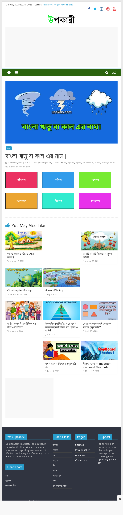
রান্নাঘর (55, 460)
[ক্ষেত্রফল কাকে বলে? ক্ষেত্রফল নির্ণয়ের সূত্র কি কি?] (99, 303)
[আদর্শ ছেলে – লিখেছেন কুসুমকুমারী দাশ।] (61, 343)
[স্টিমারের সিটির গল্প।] (61, 270)
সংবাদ (55, 470)
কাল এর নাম (90, 162)
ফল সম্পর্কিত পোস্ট (59, 485)
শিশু (54, 465)
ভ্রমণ (55, 455)
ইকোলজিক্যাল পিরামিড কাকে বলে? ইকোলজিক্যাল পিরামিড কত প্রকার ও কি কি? (61, 327)
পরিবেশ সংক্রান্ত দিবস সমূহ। (20, 290)
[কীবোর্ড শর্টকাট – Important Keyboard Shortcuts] (99, 343)
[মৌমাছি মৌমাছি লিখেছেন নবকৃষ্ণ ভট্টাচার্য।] (99, 233)
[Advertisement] (61, 47)
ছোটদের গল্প (57, 475)
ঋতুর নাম (78, 162)
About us (80, 455)
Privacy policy (82, 449)
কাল (83, 162)
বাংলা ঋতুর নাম (13, 166)
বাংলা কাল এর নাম (24, 166)
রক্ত (7, 475)
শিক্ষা (8, 148)
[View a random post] (114, 72)
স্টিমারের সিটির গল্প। (54, 290)
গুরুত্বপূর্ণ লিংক (10, 485)
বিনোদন (55, 449)
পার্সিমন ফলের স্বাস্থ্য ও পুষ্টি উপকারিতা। (58, 4)
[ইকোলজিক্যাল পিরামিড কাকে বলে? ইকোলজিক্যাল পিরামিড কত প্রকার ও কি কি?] (61, 303)
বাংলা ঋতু (98, 162)
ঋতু (65, 162)
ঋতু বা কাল (71, 162)
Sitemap (79, 444)
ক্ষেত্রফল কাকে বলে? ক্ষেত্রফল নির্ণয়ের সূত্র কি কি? (97, 325)
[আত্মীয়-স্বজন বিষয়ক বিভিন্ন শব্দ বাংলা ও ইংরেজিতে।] (23, 303)
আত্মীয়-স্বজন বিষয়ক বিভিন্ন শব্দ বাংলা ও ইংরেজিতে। (21, 325)
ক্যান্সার (8, 480)
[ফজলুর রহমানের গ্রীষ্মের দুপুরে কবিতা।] (23, 233)
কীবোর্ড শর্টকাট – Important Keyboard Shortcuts (97, 365)
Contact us (81, 460)
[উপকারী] (9, 72)
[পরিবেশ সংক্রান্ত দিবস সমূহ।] (23, 270)
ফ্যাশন (55, 444)
